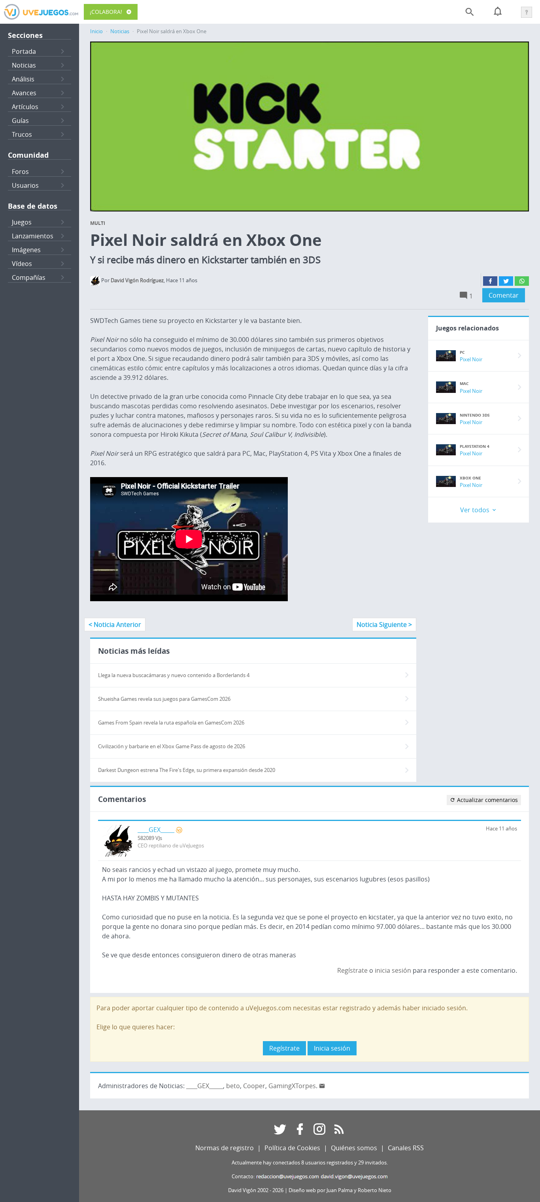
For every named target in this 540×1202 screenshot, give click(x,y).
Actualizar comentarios (486, 800)
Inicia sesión (332, 1048)
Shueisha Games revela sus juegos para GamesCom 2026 (164, 699)
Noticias (24, 65)
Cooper (254, 1085)
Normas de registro (224, 1148)
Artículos (25, 106)
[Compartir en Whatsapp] (522, 281)
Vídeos (22, 263)
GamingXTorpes (292, 1085)
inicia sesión (393, 970)
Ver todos (475, 510)
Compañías (28, 277)
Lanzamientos (32, 236)
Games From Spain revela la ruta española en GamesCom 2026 (171, 722)
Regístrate (352, 970)
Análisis (23, 79)
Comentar (504, 295)
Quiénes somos (354, 1148)
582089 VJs (150, 838)
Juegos (22, 222)
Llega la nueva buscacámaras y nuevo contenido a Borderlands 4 (173, 675)
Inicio (96, 31)
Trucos (22, 134)
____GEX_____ (156, 829)
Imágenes (26, 249)
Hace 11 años (501, 828)
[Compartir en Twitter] (506, 281)
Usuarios (25, 185)
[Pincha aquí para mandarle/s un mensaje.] (322, 1085)
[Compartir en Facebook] (490, 281)
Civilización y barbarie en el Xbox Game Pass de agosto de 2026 (171, 746)
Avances (24, 93)
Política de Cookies (292, 1148)
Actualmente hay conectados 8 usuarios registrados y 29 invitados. (310, 1162)
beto (233, 1085)
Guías (20, 120)
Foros (20, 171)
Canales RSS (406, 1148)
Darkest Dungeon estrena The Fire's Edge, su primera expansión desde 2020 (186, 770)
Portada (24, 51)
